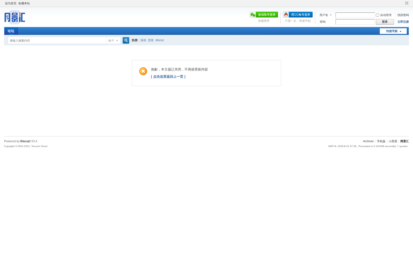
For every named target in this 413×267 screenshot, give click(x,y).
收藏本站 (24, 3)
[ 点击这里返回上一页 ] (168, 76)
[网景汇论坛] (19, 24)
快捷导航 (392, 31)
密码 (323, 21)
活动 (143, 40)
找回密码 (403, 15)
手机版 (381, 141)
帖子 (111, 40)
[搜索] (125, 40)
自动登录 (386, 15)
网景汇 (404, 141)
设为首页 (10, 3)
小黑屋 (393, 141)
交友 (151, 40)
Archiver (368, 141)
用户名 (324, 15)
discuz (160, 40)
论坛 (11, 31)
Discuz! (25, 141)
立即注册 (403, 21)
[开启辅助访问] (402, 3)
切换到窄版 (406, 3)
